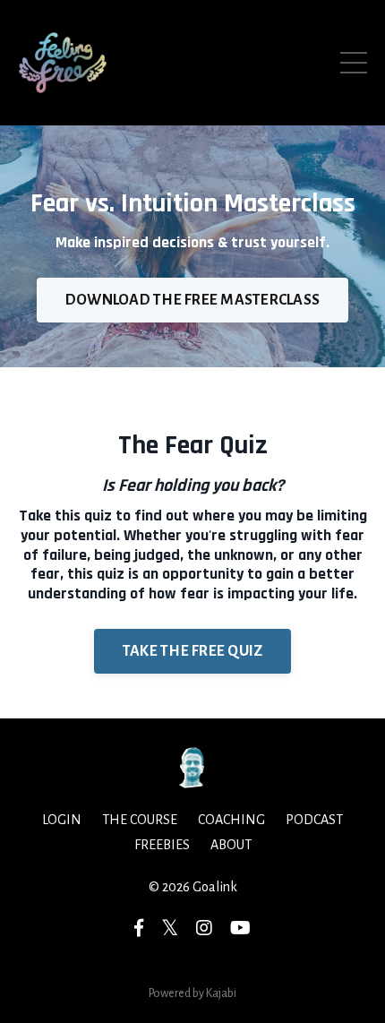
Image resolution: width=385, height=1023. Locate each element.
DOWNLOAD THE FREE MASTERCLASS (192, 300)
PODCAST (314, 819)
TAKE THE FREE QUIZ (193, 651)
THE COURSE (139, 819)
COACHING (231, 819)
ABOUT (231, 845)
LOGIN (61, 819)
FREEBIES (162, 845)
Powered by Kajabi (192, 993)
